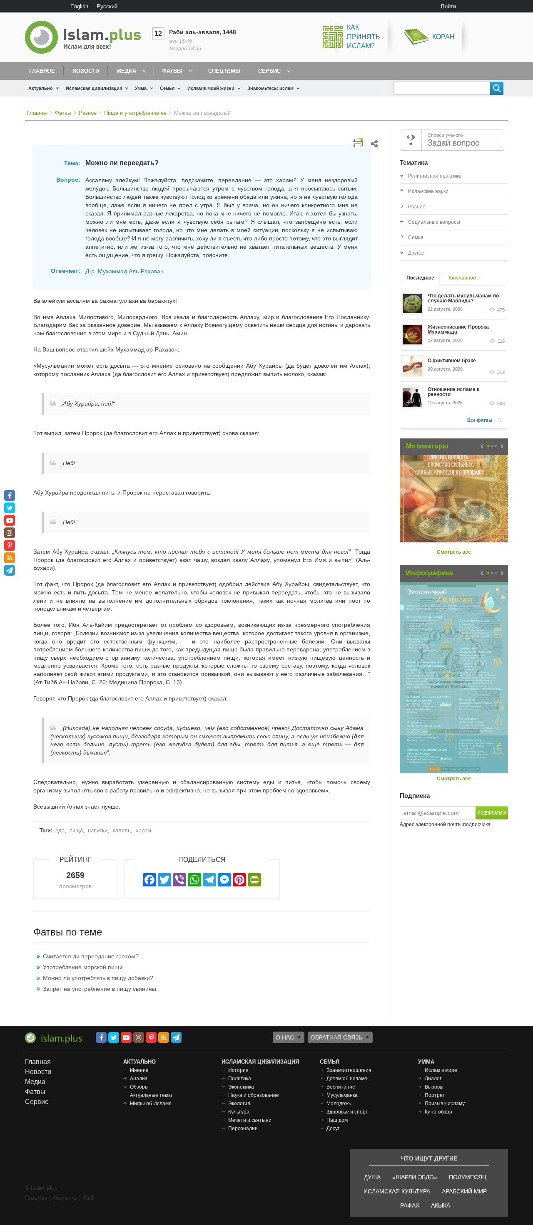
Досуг (332, 1128)
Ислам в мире (441, 1070)
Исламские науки (428, 191)
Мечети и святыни (249, 1120)
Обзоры (139, 1087)
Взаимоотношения (348, 1070)
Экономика (241, 1087)
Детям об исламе (346, 1078)
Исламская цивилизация (94, 88)
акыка (440, 1205)
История (238, 1070)
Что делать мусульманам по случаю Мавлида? (463, 298)
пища (76, 830)
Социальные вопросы (434, 222)
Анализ (138, 1078)
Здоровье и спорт (347, 1112)
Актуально (40, 88)
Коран (443, 36)
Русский (107, 6)
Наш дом (337, 1120)
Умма (141, 88)
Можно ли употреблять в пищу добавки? (98, 978)
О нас (285, 1037)
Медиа (126, 71)
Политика (239, 1078)
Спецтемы (224, 71)
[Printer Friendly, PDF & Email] (358, 142)
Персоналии (243, 1128)
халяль (121, 830)
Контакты (64, 1197)
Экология (239, 1103)
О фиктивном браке (452, 360)
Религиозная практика (434, 176)
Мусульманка (342, 1095)
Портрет (435, 1095)
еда (60, 830)
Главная (37, 113)
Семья (167, 88)
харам (143, 830)
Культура (238, 1112)
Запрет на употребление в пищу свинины (99, 988)
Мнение (139, 1070)
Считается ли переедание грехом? (91, 956)
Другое (416, 253)
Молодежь (338, 1103)
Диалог (433, 1078)
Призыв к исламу (445, 1103)
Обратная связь (336, 1037)
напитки (97, 830)
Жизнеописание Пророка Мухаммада (458, 329)
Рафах (409, 1205)
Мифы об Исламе (151, 1103)
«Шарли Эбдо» (414, 1177)
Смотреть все (454, 552)
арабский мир (464, 1191)
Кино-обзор (438, 1112)
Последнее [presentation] (420, 278)
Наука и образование (253, 1095)
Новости (85, 71)
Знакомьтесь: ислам (270, 88)
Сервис (269, 71)
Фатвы (172, 71)
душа (372, 1177)
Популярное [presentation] (461, 278)
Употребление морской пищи (83, 967)
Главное (42, 71)
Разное (88, 113)
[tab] (420, 279)
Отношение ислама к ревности (453, 392)
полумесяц (467, 1177)
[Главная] (86, 37)
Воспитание (340, 1087)
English (79, 6)
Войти (448, 6)
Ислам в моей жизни (210, 88)
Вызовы (434, 1087)
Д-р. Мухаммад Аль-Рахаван (124, 271)
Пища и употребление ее (135, 113)
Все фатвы (479, 420)
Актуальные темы (151, 1095)
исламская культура (397, 1191)
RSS (88, 1197)
